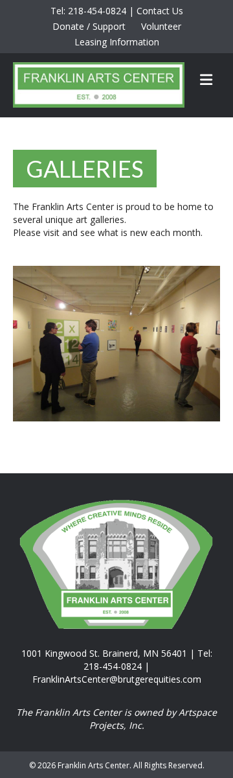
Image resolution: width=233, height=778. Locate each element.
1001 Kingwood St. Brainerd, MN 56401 (104, 653)
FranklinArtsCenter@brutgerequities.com (116, 679)
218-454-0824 (97, 11)
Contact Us (160, 11)
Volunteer (161, 26)
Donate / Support (89, 26)
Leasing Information (116, 42)
